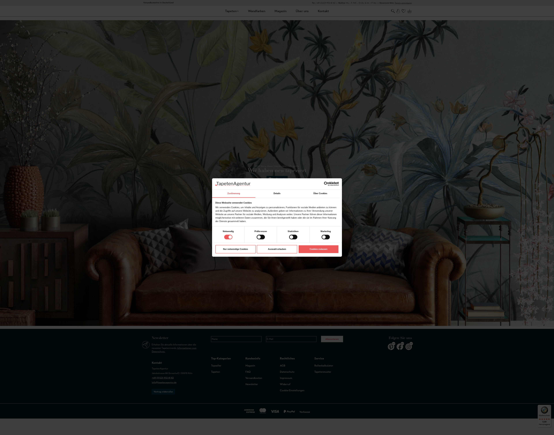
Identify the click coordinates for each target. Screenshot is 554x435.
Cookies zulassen (318, 249)
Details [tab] (277, 193)
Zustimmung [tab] (233, 193)
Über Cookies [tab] (320, 193)
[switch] (261, 237)
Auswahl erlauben (277, 249)
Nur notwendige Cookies (235, 249)
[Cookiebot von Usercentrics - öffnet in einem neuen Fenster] (326, 184)
